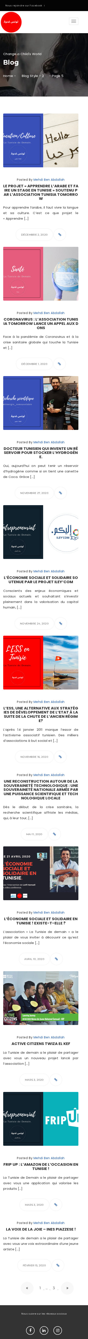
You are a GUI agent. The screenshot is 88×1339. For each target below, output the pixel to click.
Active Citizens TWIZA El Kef (41, 1043)
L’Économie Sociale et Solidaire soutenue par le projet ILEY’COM (41, 579)
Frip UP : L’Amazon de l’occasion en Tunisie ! (40, 1166)
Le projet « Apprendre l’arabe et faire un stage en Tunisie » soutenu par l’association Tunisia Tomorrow (40, 192)
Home (8, 76)
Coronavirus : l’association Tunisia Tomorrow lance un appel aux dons (40, 323)
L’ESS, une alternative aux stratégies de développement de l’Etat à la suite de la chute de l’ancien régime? (40, 714)
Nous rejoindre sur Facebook (23, 5)
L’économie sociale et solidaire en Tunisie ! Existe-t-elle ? (41, 921)
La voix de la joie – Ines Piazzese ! (41, 1229)
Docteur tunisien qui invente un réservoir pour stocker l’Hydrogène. (41, 453)
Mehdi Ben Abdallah (49, 180)
